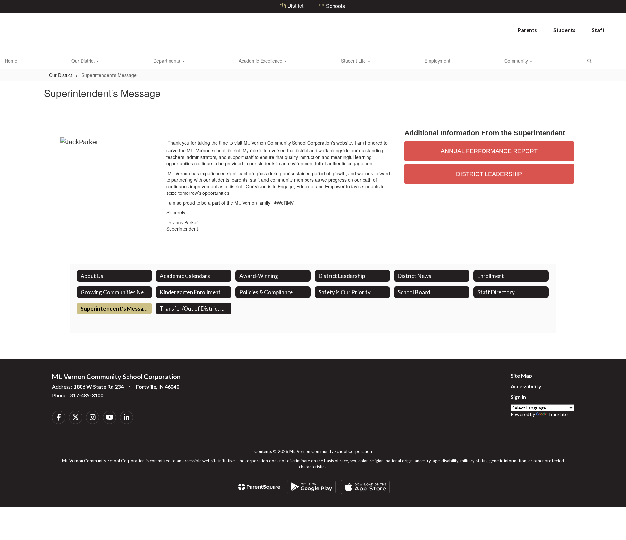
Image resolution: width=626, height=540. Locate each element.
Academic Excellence (261, 60)
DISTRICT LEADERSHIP (489, 174)
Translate (558, 414)
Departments (167, 60)
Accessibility (526, 386)
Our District (83, 60)
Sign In (518, 397)
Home (11, 60)
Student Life (354, 60)
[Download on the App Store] (365, 487)
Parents (527, 30)
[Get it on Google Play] (311, 487)
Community (516, 60)
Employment (437, 60)
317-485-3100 (86, 395)
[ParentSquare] (259, 487)
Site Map (521, 375)
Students (564, 30)
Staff (598, 30)
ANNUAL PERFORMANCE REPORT (489, 151)
